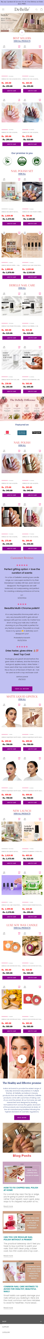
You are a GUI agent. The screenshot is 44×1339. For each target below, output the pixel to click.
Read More (22, 1117)
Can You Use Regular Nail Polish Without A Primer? (18, 1238)
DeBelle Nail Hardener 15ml (31, 379)
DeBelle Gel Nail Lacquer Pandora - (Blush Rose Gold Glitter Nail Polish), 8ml (10, 537)
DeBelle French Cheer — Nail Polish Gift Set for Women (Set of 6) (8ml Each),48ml (11, 265)
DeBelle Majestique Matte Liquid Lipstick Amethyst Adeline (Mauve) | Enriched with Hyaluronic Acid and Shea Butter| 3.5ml (32, 791)
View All (22, 699)
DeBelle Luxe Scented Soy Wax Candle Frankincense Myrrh (11, 966)
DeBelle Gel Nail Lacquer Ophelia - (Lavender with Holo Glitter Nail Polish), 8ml (11, 483)
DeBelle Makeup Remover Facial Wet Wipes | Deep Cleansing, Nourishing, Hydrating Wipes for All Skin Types (32, 905)
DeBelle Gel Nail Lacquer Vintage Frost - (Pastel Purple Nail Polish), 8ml (11, 132)
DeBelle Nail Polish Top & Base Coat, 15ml (11, 326)
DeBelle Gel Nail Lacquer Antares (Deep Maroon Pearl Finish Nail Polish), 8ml (31, 537)
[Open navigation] (3, 9)
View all (22, 174)
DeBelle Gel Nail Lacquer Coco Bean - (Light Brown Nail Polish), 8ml (11, 79)
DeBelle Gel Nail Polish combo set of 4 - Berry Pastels (31, 212)
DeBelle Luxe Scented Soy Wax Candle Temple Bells (11, 1019)
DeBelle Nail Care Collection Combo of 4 (11, 905)
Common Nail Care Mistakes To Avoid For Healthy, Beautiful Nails (21, 1289)
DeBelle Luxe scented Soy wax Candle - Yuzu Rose (31, 1019)
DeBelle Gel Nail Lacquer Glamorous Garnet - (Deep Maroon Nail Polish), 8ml (30, 132)
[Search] (37, 9)
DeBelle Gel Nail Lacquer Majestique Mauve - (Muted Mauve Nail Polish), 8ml (30, 79)
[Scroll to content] (22, 32)
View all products (22, 41)
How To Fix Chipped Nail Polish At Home (21, 1188)
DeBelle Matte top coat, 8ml (10, 379)
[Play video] (22, 1059)
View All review (22, 689)
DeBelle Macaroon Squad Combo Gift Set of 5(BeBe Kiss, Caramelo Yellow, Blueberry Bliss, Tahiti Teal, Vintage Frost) (12, 212)
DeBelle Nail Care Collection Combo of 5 (31, 265)
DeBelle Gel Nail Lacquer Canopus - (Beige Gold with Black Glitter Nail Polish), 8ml (31, 483)
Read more (8, 1206)
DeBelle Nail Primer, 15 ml (30, 326)
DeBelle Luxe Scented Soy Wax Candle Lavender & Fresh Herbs (32, 966)
